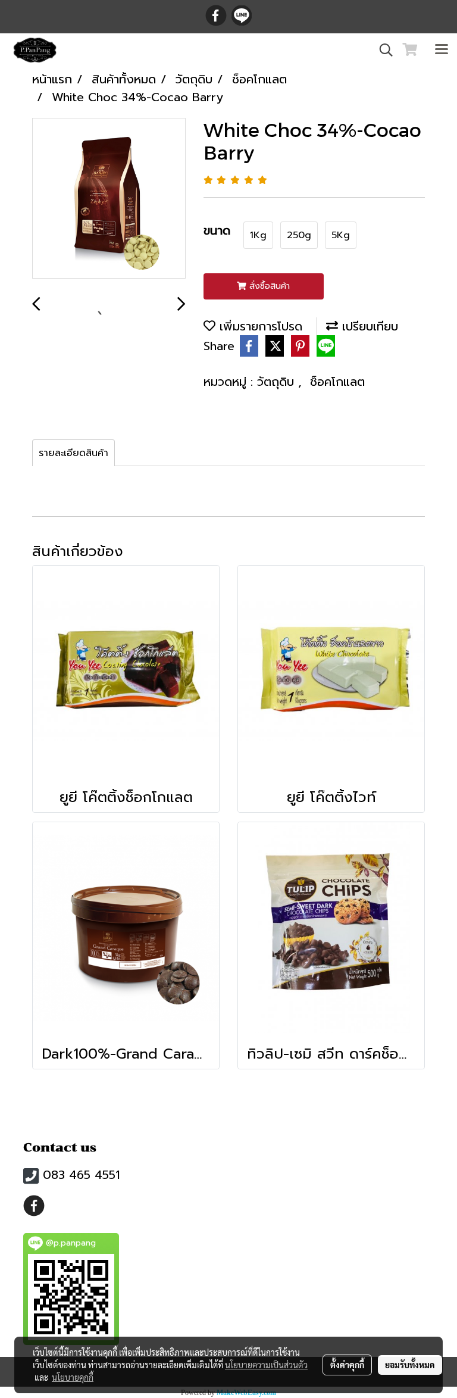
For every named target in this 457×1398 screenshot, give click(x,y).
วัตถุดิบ (277, 382)
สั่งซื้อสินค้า (268, 286)
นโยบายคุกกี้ (72, 1377)
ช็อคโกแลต (337, 382)
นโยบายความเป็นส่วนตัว (266, 1364)
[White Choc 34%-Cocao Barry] (109, 198)
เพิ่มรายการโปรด (258, 326)
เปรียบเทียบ (368, 326)
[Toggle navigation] (441, 50)
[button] (382, 50)
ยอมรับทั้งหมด (410, 1364)
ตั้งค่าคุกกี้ (347, 1364)
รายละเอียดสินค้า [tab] (73, 453)
